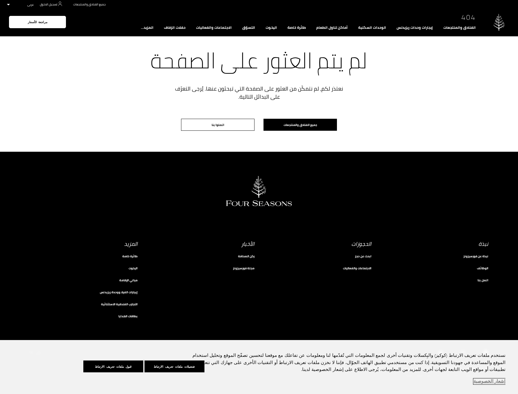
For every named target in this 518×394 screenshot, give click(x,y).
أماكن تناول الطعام (332, 27)
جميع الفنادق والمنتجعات (89, 4)
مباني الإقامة (128, 280)
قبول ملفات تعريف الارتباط (113, 366)
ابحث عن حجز (363, 256)
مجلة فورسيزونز (244, 268)
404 (468, 17)
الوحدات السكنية (372, 27)
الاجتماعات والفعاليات (214, 27)
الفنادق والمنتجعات (459, 27)
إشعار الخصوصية (489, 381)
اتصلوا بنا (218, 125)
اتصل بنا (483, 280)
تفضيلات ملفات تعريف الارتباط (174, 366)
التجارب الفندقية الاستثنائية (119, 304)
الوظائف (482, 268)
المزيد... (147, 27)
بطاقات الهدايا (128, 316)
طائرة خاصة (296, 27)
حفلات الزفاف (175, 27)
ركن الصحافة (246, 256)
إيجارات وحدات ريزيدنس (415, 27)
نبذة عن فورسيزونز (475, 256)
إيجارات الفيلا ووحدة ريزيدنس (119, 292)
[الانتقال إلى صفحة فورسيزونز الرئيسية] (499, 22)
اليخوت (271, 27)
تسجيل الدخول (48, 4)
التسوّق (248, 27)
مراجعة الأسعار (37, 22)
